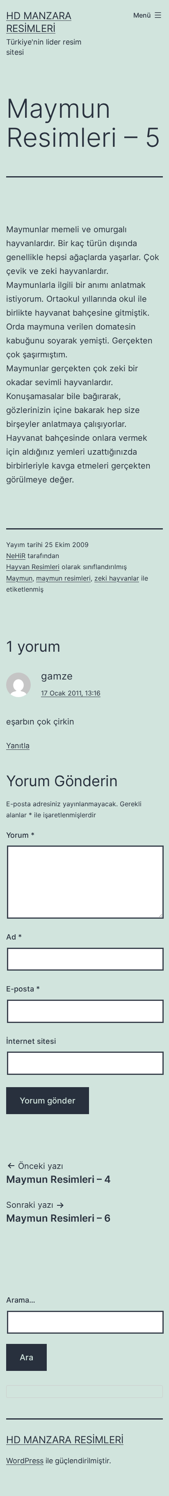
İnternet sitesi (31, 1041)
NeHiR (15, 556)
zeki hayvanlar (116, 578)
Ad (14, 937)
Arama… (20, 1300)
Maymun (19, 578)
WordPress (24, 1460)
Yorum (20, 835)
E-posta (23, 989)
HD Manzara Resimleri (64, 1440)
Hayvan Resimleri (32, 567)
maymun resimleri (63, 578)
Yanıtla (18, 745)
